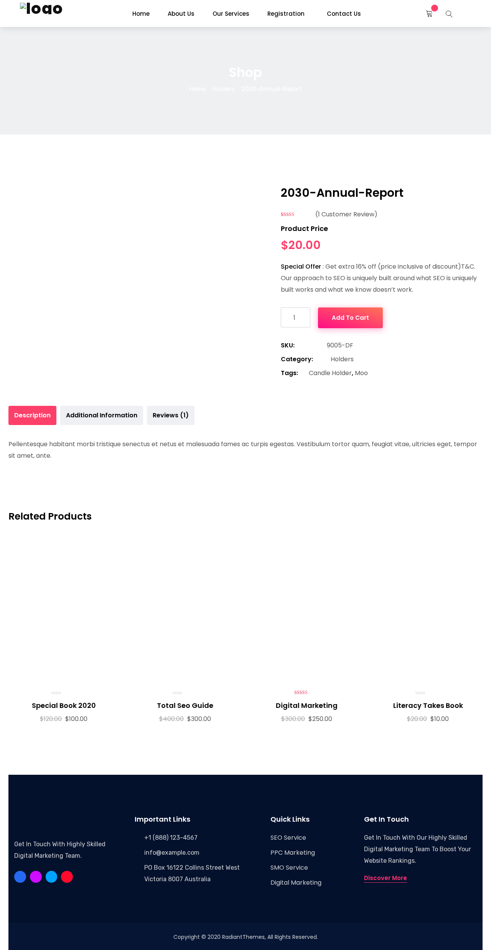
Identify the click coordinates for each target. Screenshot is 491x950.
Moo (361, 373)
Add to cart (350, 318)
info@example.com (171, 852)
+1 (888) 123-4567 (171, 837)
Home (197, 89)
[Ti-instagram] (67, 877)
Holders (223, 89)
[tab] (32, 415)
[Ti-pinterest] (36, 877)
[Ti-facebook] (20, 877)
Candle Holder (330, 373)
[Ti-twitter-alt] (52, 877)
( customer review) (346, 214)
